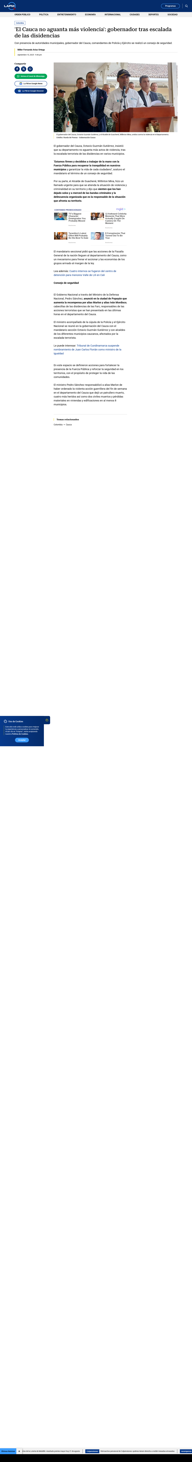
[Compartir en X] (23, 68)
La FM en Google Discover (33, 91)
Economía (90, 14)
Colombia (58, 424)
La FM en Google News (33, 83)
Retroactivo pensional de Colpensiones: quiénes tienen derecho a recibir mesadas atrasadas (99, 1451)
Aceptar (22, 740)
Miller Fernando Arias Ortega (31, 49)
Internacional (113, 14)
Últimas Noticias (8, 1451)
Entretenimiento (66, 14)
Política (43, 14)
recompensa (148, 1451)
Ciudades (135, 14)
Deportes (154, 14)
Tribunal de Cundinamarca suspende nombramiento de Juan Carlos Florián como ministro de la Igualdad (87, 349)
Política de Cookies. (20, 734)
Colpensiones (54, 1451)
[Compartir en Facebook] (17, 68)
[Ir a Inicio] (10, 6)
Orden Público (22, 14)
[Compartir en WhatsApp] (30, 68)
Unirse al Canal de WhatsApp (33, 76)
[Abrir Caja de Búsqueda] (186, 6)
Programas (170, 6)
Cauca (69, 424)
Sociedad (173, 14)
